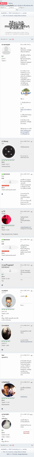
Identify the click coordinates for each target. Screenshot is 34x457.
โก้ (4, 211)
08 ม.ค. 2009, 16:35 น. (24, 291)
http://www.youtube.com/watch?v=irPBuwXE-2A (25, 132)
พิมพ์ (32, 39)
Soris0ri (6, 414)
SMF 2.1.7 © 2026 (12, 454)
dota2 (25, 397)
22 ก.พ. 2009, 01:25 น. (24, 382)
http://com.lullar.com (25, 110)
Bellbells (6, 382)
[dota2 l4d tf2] (2, 409)
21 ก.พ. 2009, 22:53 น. (24, 326)
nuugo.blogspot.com (25, 227)
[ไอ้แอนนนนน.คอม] (2, 194)
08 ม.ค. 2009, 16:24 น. (24, 265)
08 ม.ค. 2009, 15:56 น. (25, 44)
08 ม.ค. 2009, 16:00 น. (24, 174)
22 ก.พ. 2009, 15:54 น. (24, 415)
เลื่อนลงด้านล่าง (4, 39)
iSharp (5, 141)
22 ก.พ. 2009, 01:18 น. (24, 356)
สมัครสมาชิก (29, 5)
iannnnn (6, 174)
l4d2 (21, 397)
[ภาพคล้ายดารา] (2, 285)
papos (5, 291)
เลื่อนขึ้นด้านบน (4, 445)
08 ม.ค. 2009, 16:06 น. (24, 240)
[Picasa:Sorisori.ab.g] (2, 439)
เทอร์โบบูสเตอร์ (8, 265)
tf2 (23, 397)
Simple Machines (22, 454)
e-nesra (6, 325)
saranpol (6, 44)
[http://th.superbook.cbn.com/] (2, 350)
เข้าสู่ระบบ (20, 5)
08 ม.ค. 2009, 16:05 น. (24, 212)
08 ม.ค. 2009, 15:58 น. (24, 142)
